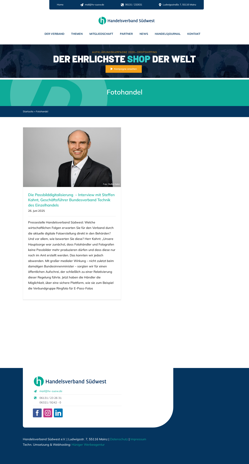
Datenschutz (119, 439)
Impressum (138, 439)
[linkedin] (58, 413)
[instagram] (47, 413)
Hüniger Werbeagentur (88, 445)
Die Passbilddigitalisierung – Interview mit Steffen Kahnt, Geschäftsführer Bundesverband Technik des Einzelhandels (71, 200)
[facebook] (37, 413)
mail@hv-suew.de (50, 391)
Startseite (28, 111)
